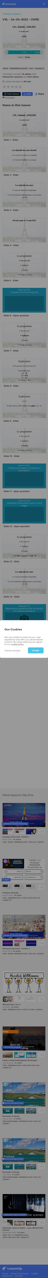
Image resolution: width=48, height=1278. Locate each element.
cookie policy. (17, 644)
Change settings (12, 650)
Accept (35, 650)
